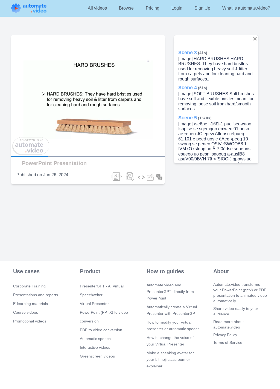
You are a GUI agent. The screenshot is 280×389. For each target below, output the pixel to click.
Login (176, 8)
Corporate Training (29, 286)
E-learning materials (30, 303)
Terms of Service (227, 342)
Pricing (152, 8)
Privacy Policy (225, 335)
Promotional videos (29, 321)
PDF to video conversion (101, 330)
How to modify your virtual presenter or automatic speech (173, 325)
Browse (126, 8)
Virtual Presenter (94, 303)
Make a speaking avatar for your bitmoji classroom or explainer (170, 359)
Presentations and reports (35, 295)
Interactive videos (95, 347)
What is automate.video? (246, 8)
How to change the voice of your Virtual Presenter (170, 340)
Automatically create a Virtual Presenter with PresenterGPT (172, 310)
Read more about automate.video (228, 324)
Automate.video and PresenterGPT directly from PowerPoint (170, 291)
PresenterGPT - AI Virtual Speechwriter (102, 290)
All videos (97, 8)
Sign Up (202, 8)
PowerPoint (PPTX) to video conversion (104, 316)
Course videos (25, 312)
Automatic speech (95, 338)
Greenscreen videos (97, 356)
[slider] (29, 141)
